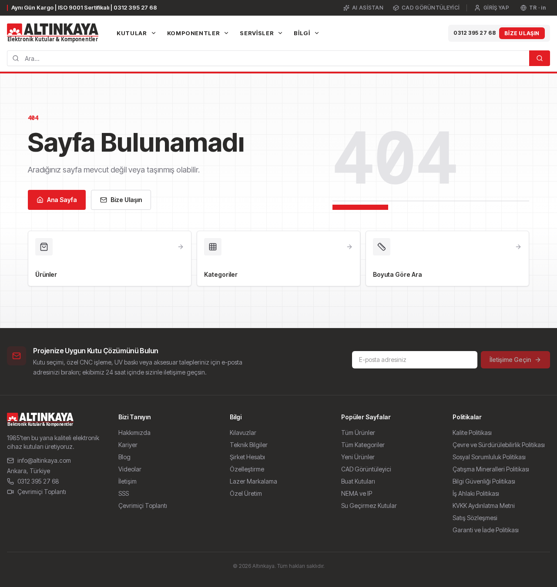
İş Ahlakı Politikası (476, 493)
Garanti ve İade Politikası (486, 530)
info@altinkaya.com (44, 460)
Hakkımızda (134, 432)
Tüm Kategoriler (363, 444)
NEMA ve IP (356, 493)
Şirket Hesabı (247, 457)
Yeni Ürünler (358, 457)
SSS (123, 493)
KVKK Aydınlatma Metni (484, 505)
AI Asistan (367, 7)
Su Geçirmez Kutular (369, 505)
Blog (124, 457)
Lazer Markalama (253, 481)
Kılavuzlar (243, 432)
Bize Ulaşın (522, 33)
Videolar (129, 469)
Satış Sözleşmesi (475, 517)
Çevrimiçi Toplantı (41, 491)
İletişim (127, 481)
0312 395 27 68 (474, 33)
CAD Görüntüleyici (431, 7)
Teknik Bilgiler (249, 444)
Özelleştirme (247, 469)
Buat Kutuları (358, 481)
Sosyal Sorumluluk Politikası (489, 457)
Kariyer (128, 444)
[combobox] (268, 58)
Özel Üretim (246, 493)
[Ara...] (539, 58)
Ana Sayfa (62, 199)
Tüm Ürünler (358, 432)
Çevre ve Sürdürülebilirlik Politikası (499, 444)
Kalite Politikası (472, 432)
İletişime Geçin (510, 359)
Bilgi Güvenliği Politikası (484, 481)
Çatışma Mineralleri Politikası (491, 469)
